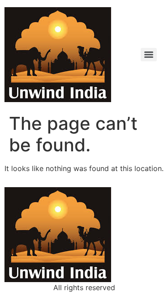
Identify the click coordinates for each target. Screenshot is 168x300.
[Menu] (149, 54)
